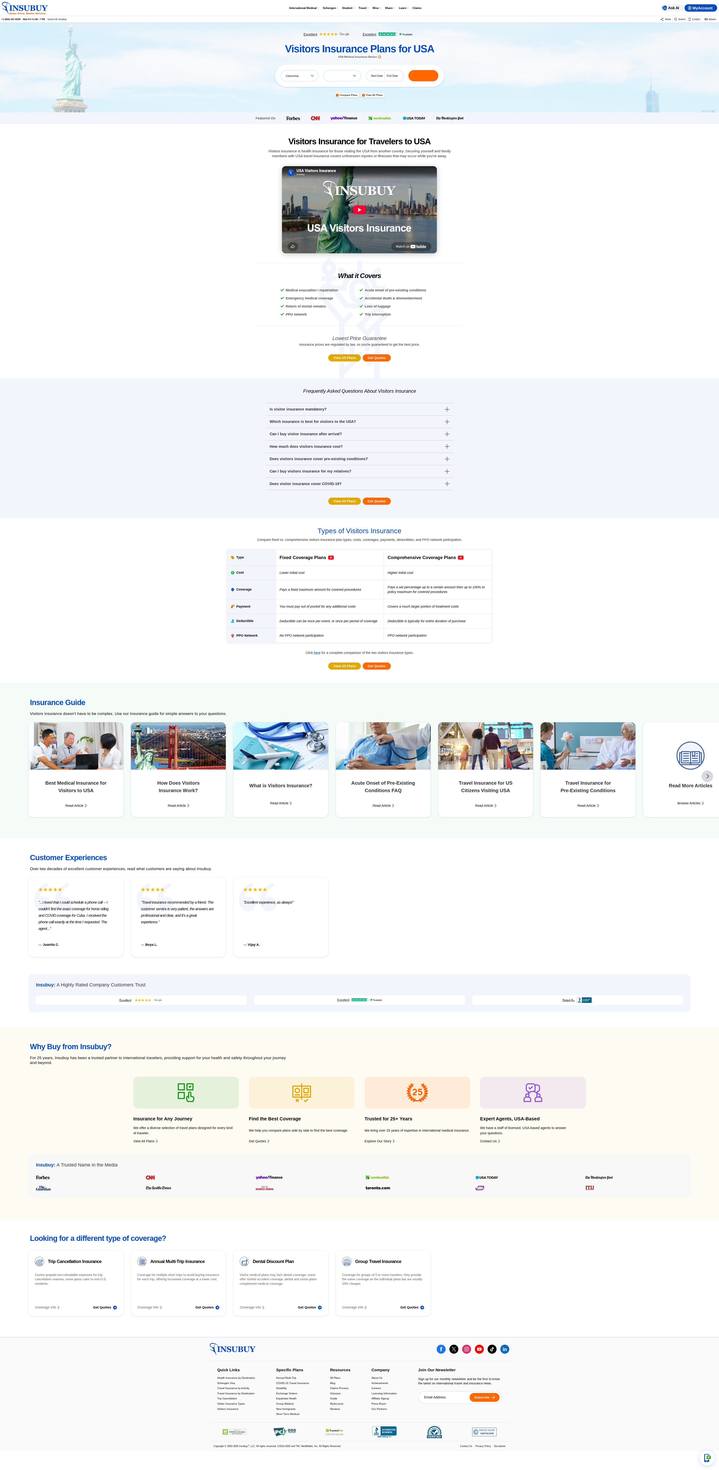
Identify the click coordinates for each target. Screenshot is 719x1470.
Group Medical (285, 1406)
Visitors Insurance (227, 1411)
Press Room (378, 1406)
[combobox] (299, 78)
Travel (362, 8)
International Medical (303, 8)
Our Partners (379, 1411)
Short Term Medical (287, 1416)
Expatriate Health (286, 1401)
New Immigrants (285, 1411)
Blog (332, 1385)
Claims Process (339, 1390)
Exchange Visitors (286, 1396)
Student (347, 8)
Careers (376, 1390)
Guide (333, 1401)
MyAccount (336, 1406)
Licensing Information (384, 1396)
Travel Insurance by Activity (233, 1390)
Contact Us (466, 1448)
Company (380, 1372)
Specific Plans (289, 1372)
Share (389, 8)
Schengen (329, 8)
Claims (416, 8)
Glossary (335, 1396)
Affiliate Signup (380, 1401)
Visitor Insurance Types (231, 1406)
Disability (281, 1390)
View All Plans (344, 360)
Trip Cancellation (227, 1401)
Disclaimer (500, 1448)
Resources (340, 1372)
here (317, 655)
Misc (376, 8)
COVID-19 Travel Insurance (292, 1385)
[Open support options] (707, 1458)
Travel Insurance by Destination (236, 1396)
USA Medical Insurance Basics (357, 59)
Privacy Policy (483, 1448)
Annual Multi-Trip (286, 1380)
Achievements (379, 1385)
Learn (402, 8)
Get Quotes (377, 360)
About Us (376, 1380)
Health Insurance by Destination (236, 1380)
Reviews (335, 1411)
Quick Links (228, 1372)
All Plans (335, 1380)
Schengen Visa (226, 1385)
